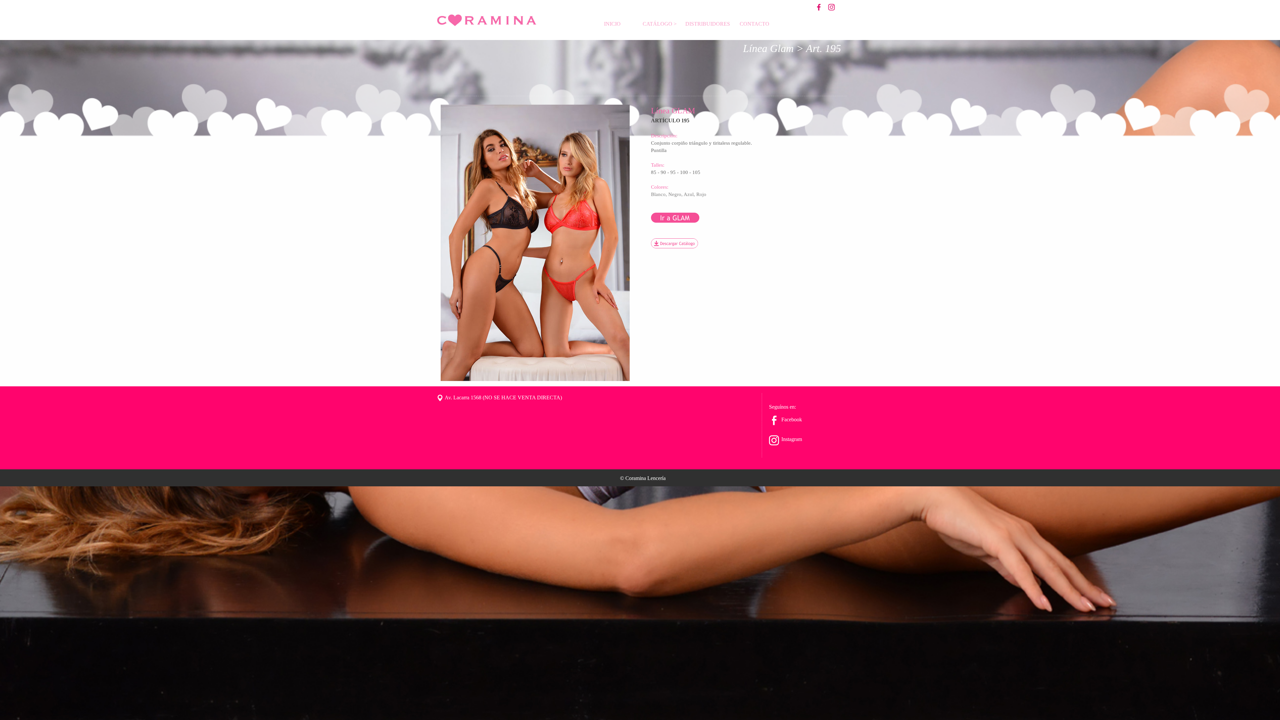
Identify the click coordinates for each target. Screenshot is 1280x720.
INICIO (612, 24)
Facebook (791, 419)
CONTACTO (754, 24)
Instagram (791, 439)
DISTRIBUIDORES (707, 24)
